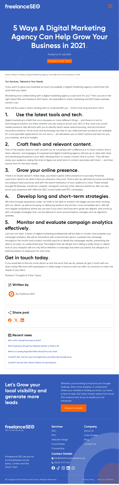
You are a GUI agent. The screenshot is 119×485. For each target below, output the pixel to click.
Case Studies (91, 435)
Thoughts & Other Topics (59, 61)
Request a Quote (74, 408)
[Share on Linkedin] (23, 320)
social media (54, 189)
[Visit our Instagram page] (64, 467)
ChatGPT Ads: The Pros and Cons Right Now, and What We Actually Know (40, 357)
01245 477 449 (61, 462)
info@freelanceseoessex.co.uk (69, 458)
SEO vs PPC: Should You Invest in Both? (24, 340)
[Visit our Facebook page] (54, 467)
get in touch (93, 263)
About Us (89, 430)
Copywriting (58, 448)
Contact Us (90, 444)
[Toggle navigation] (110, 6)
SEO (44, 189)
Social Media (58, 444)
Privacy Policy (88, 479)
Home (7, 75)
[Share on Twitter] (16, 320)
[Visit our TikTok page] (59, 467)
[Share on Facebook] (10, 320)
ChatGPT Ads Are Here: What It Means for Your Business (32, 362)
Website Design (60, 439)
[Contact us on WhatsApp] (73, 467)
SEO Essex (94, 99)
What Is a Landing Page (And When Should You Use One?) (32, 351)
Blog (14, 75)
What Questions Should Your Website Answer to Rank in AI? (33, 346)
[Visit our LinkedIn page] (69, 467)
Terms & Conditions (105, 479)
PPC (68, 189)
